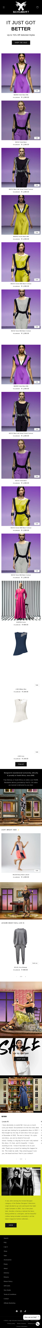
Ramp (6, 1264)
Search (6, 1238)
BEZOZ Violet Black (21, 142)
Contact (6, 1299)
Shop (5, 1251)
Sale (5, 1255)
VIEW (11, 1225)
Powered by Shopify (23, 1320)
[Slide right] (25, 976)
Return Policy (8, 1281)
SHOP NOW (21, 1059)
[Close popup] (38, 1316)
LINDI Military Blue (21, 689)
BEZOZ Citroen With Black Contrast (21, 283)
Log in (6, 1247)
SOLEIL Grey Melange (20, 967)
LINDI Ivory (21, 756)
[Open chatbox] (37, 1323)
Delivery (6, 1273)
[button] (4, 7)
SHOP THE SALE (21, 42)
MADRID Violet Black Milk (21, 94)
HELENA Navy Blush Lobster (21, 874)
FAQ (5, 1242)
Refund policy (34, 1320)
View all (21, 764)
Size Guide (7, 1290)
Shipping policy (32, 1323)
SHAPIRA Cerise (21, 622)
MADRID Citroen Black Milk (21, 236)
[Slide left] (16, 976)
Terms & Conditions (10, 1294)
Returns (6, 1277)
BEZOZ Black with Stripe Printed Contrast (21, 189)
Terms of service (21, 1323)
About (6, 1268)
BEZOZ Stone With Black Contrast (21, 331)
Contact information (21, 1326)
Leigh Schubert (13, 1320)
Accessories (8, 1260)
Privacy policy (11, 1323)
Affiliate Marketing (9, 1303)
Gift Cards (7, 1286)
